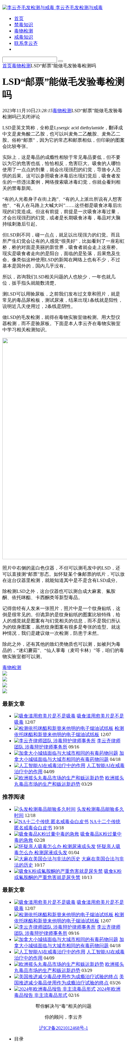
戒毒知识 (23, 37)
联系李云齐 (26, 43)
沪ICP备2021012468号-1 (63, 1027)
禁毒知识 (23, 24)
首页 (19, 18)
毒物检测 (23, 30)
